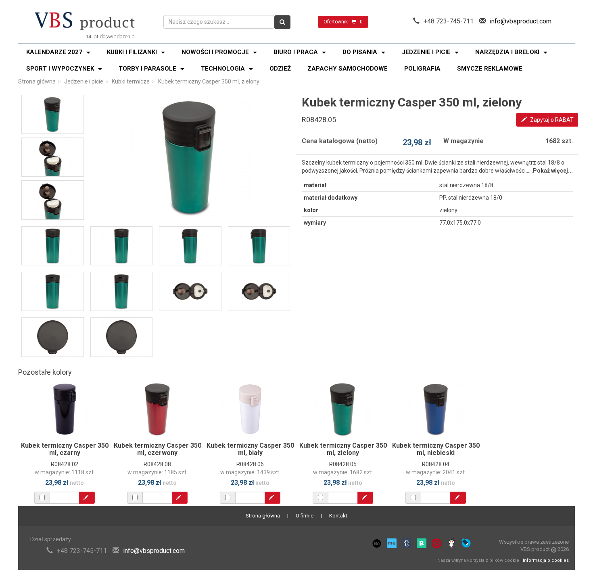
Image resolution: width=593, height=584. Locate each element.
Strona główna (37, 81)
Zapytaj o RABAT (551, 120)
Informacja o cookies (546, 560)
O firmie (304, 516)
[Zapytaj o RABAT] (87, 498)
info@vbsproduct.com (520, 21)
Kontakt (338, 516)
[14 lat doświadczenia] (85, 22)
